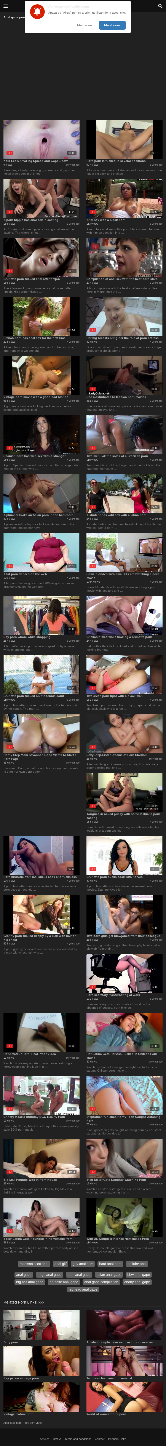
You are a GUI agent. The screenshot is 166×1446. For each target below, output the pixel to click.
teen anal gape (79, 1275)
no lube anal (137, 1264)
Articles (44, 1439)
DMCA (57, 1439)
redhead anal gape (83, 1289)
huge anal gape (50, 1275)
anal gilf (60, 1264)
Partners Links (117, 1439)
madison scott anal (34, 1264)
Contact (100, 1439)
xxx (41, 1302)
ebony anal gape (137, 1282)
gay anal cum (83, 1264)
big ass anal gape (29, 1282)
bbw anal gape (138, 1275)
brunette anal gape (63, 1282)
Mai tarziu (84, 25)
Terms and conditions (78, 1439)
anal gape (24, 1275)
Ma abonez (112, 25)
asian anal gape (109, 1275)
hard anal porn (110, 1264)
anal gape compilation (101, 1282)
